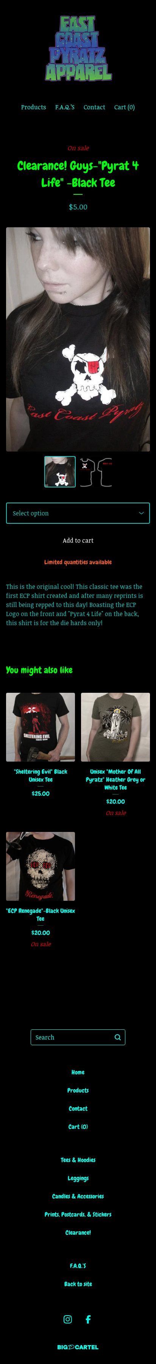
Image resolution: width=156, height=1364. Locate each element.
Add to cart (78, 540)
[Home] (78, 48)
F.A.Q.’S (65, 107)
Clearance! (78, 1233)
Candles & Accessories (78, 1196)
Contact (94, 107)
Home (78, 1072)
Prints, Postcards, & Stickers (78, 1214)
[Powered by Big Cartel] (78, 1347)
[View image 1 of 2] (60, 471)
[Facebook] (88, 1319)
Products (33, 107)
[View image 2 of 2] (96, 471)
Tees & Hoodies (78, 1160)
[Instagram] (68, 1319)
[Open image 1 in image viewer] (78, 339)
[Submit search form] (117, 1037)
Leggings (78, 1178)
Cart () (124, 107)
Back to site (78, 1284)
